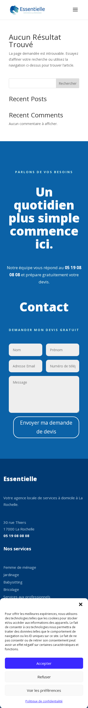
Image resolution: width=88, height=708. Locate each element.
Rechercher (68, 83)
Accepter (44, 663)
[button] (80, 604)
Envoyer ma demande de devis (46, 427)
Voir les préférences (44, 690)
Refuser (44, 676)
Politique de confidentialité (44, 701)
